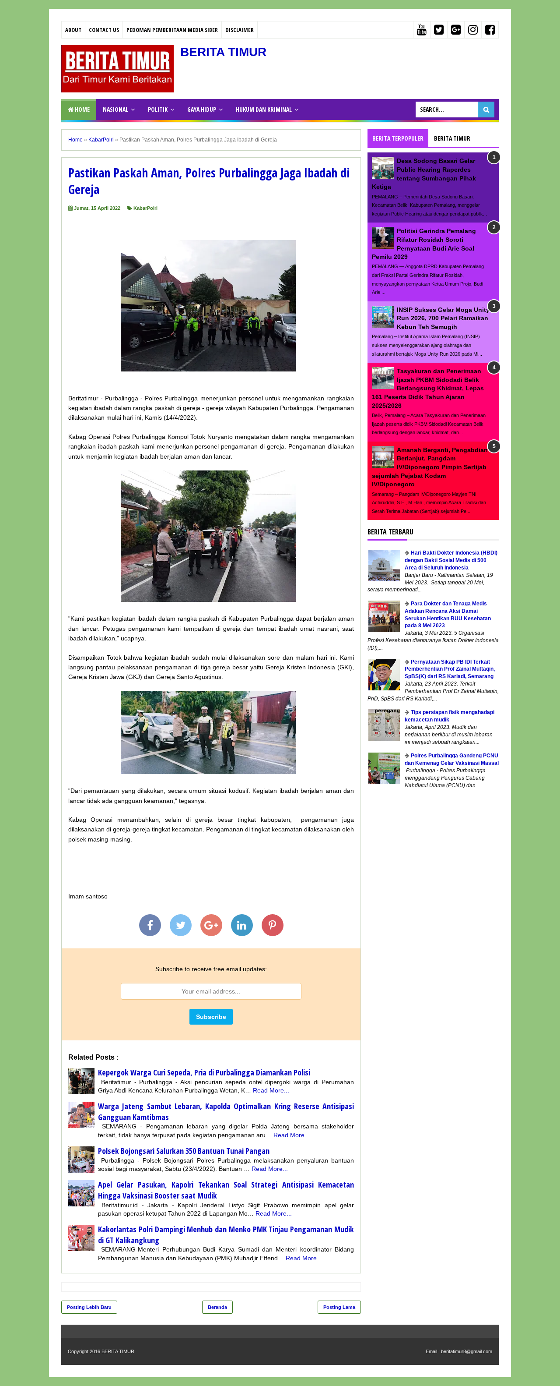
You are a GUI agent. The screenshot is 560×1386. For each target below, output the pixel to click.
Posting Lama (339, 1307)
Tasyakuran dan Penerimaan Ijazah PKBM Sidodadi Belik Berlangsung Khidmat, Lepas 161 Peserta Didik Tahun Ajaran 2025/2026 (428, 388)
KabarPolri (145, 208)
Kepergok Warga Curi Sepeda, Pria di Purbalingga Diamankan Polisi (204, 1072)
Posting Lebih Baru (89, 1307)
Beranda (217, 1307)
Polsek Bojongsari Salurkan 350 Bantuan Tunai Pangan (184, 1151)
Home (82, 109)
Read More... (271, 1090)
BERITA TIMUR (223, 52)
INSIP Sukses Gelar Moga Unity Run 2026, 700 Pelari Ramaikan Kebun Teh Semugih (443, 318)
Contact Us (104, 30)
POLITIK (158, 109)
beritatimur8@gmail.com (466, 1351)
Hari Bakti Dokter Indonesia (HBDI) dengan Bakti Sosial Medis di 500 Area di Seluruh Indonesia (451, 560)
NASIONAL (115, 109)
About (73, 30)
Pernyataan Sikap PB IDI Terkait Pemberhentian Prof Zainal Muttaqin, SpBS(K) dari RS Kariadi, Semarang (450, 669)
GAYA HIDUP (201, 109)
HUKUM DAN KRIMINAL (264, 109)
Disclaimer (239, 30)
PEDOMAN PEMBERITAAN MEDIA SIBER (172, 30)
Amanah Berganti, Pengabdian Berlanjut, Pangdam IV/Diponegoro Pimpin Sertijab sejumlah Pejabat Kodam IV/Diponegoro (430, 467)
